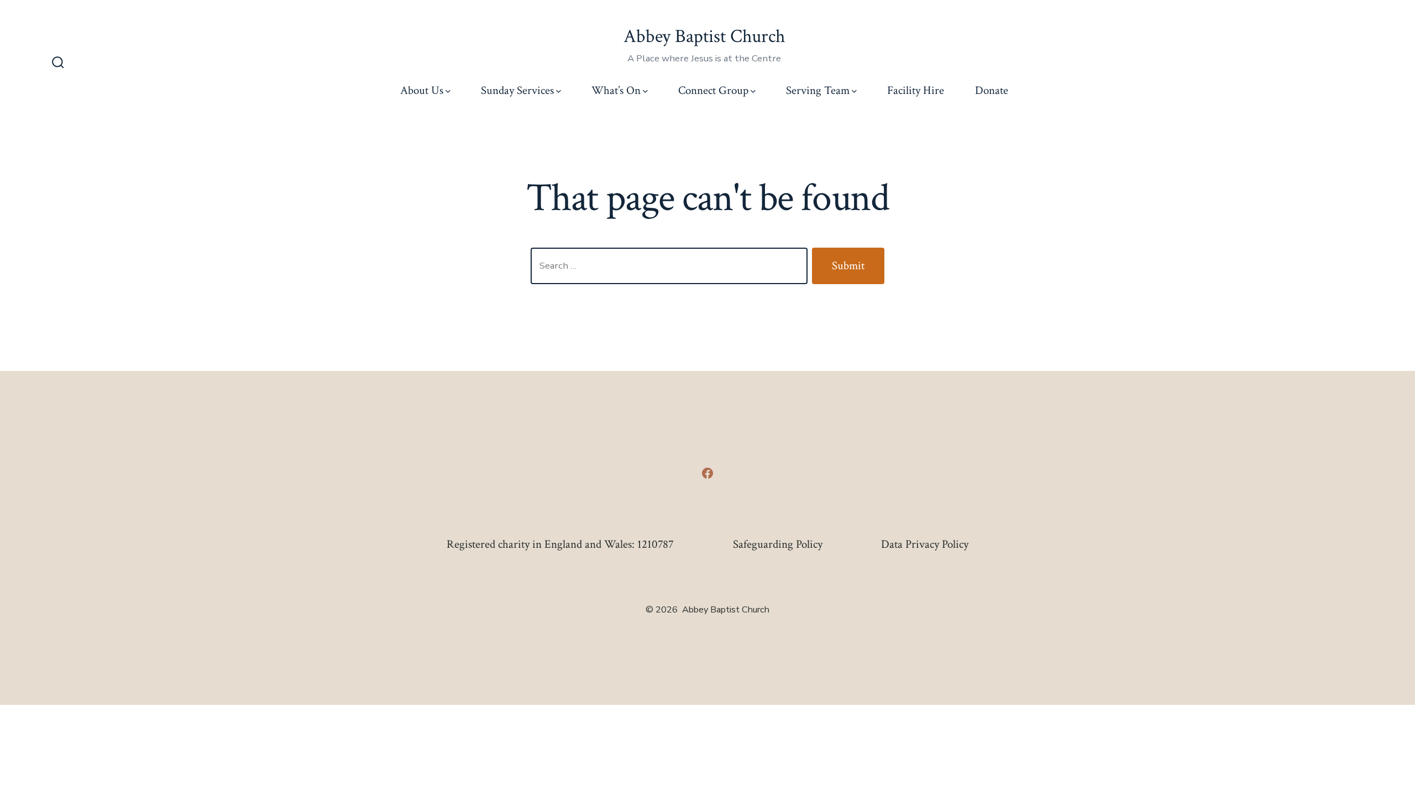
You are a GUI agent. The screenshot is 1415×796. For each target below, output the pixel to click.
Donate (991, 90)
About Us (421, 90)
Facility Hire (915, 90)
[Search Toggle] (58, 63)
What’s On (616, 90)
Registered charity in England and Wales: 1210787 (560, 544)
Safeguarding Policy (777, 544)
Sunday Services (517, 90)
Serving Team (818, 90)
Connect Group (713, 90)
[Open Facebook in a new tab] (707, 473)
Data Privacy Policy (924, 544)
